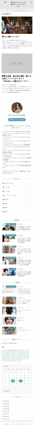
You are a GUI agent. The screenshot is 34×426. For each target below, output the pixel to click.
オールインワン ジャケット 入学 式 (23, 311)
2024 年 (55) (6, 406)
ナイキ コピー (12, 146)
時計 (6, 199)
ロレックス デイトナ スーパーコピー (18, 150)
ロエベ (11, 360)
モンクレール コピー (14, 137)
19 (13, 381)
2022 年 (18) (6, 411)
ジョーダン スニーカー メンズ (23, 331)
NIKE (3, 358)
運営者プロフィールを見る (16, 119)
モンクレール (10, 355)
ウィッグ (7, 187)
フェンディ (11, 131)
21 (20, 381)
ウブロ (3, 355)
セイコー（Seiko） (11, 358)
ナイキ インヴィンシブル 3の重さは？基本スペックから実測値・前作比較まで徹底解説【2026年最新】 (24, 240)
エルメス (10, 353)
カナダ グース (25, 355)
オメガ (22, 353)
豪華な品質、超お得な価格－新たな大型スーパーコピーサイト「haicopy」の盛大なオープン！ (16, 78)
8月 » (8, 391)
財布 (6, 207)
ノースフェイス (6, 350)
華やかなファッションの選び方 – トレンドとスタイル (18, 4)
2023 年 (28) (6, 408)
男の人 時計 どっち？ (11, 36)
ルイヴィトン (25, 350)
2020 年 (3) (5, 416)
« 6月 (4, 391)
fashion (13, 350)
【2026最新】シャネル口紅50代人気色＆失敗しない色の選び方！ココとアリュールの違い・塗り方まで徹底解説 (24, 262)
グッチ (27, 353)
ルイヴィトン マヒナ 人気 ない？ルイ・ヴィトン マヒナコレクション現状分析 (24, 302)
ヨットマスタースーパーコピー (17, 158)
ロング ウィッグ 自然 (15, 165)
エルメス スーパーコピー (16, 161)
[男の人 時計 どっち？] (17, 33)
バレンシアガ (5, 360)
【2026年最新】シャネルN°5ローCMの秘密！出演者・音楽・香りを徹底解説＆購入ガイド (24, 229)
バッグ (6, 191)
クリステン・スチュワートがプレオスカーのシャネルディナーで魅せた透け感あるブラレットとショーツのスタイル (24, 291)
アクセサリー (8, 183)
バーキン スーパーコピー (15, 141)
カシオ (19, 358)
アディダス (17, 355)
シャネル (4, 353)
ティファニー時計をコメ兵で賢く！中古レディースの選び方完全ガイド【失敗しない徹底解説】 (24, 251)
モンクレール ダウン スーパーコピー (18, 133)
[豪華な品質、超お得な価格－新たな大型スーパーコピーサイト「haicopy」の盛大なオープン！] (17, 73)
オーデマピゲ (25, 358)
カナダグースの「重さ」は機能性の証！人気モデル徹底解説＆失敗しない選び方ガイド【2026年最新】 (24, 274)
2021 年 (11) (6, 413)
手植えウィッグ (21, 320)
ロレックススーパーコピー (15, 144)
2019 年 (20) (6, 419)
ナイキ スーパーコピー (14, 154)
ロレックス (16, 353)
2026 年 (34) (6, 401)
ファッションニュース (10, 195)
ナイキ (19, 350)
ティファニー (18, 360)
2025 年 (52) (6, 403)
